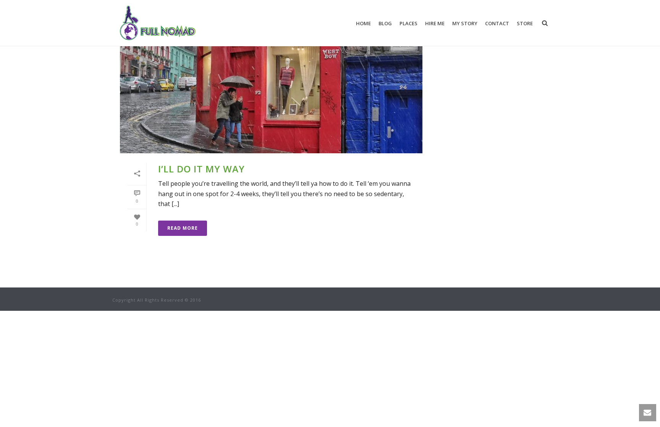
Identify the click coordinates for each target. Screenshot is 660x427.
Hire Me (435, 23)
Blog (385, 23)
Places (408, 23)
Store (525, 23)
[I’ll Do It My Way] (271, 86)
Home (363, 23)
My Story (464, 23)
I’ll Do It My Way (201, 168)
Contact (497, 23)
